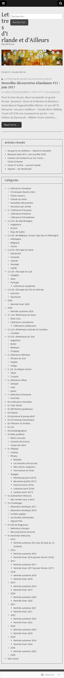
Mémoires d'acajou (20, 528)
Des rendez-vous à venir (23, 499)
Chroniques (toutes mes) (23, 192)
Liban (13, 372)
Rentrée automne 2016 (25, 553)
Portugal (15, 282)
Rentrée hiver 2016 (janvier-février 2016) (34, 557)
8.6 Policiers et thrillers (19, 423)
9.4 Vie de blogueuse (18, 524)
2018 (13, 571)
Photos (14, 456)
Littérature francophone (23, 217)
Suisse (14, 246)
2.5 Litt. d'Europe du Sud (20, 271)
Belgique (15, 242)
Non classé (13, 658)
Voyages (15, 474)
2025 (10, 300)
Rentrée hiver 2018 (23, 579)
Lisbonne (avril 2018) (24, 488)
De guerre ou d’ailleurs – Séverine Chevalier (29, 150)
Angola (14, 362)
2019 (13, 582)
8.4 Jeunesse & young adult (21, 416)
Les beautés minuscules (26, 463)
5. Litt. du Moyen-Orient (19, 369)
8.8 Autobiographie (17, 430)
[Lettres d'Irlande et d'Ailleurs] (32, 57)
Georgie (14, 383)
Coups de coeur (18, 445)
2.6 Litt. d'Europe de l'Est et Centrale (26, 289)
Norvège (15, 264)
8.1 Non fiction (15, 405)
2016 (13, 550)
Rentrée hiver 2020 (23, 600)
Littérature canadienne (22, 322)
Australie (15, 398)
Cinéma (14, 452)
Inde (13, 387)
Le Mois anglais (18, 513)
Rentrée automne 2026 (22, 311)
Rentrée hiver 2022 (23, 622)
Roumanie (16, 296)
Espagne (15, 275)
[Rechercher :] (36, 16)
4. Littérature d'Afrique (19, 354)
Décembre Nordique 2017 (23, 506)
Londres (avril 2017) (23, 492)
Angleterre (16, 224)
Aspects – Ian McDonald (19, 168)
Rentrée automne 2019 (25, 586)
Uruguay (15, 351)
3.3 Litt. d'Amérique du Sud (21, 336)
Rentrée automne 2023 (25, 629)
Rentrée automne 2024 (25, 640)
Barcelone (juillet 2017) (25, 481)
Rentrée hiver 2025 (20, 304)
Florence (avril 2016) (23, 484)
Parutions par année (21, 206)
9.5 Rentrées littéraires (19, 535)
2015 (13, 539)
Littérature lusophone (24, 286)
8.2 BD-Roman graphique (20, 409)
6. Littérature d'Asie (17, 380)
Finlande (15, 257)
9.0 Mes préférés (16, 434)
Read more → (11, 124)
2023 (13, 626)
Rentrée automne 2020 (25, 597)
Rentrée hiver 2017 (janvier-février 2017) (34, 568)
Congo (14, 365)
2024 (13, 636)
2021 (13, 604)
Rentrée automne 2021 (25, 608)
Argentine (15, 340)
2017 (13, 561)
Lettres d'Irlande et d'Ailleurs (17, 92)
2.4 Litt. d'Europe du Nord (20, 249)
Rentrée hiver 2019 (23, 589)
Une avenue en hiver (24, 470)
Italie (13, 278)
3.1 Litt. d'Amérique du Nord (22, 314)
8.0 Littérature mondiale (20, 401)
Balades (17, 459)
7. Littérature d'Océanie (19, 394)
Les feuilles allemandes (22, 517)
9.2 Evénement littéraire (20, 495)
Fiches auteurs (18, 195)
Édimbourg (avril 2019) (25, 477)
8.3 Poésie (13, 412)
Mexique (15, 347)
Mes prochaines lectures (23, 531)
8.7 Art (11, 427)
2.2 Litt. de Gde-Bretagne (20, 221)
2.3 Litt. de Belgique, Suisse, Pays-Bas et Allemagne (33, 235)
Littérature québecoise (25, 325)
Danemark (16, 253)
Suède (14, 268)
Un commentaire (52, 92)
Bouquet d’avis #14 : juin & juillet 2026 (27, 154)
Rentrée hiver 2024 (23, 644)
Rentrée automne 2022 (25, 618)
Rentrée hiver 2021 (23, 611)
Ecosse (14, 228)
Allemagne (16, 239)
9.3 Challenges (15, 503)
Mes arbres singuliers (24, 466)
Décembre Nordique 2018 (23, 510)
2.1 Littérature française (20, 210)
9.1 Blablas (13, 448)
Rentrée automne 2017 (25, 564)
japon (13, 391)
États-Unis (16, 318)
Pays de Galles (18, 231)
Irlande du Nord (19, 199)
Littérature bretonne (21, 213)
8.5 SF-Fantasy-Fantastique (21, 419)
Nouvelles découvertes (40, 79)
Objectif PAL (17, 521)
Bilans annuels (18, 438)
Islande (14, 260)
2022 (13, 615)
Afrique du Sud (18, 358)
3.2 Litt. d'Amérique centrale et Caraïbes (27, 329)
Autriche (15, 293)
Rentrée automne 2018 (25, 575)
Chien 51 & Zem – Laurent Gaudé (24, 165)
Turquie (14, 376)
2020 (13, 593)
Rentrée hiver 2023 (23, 633)
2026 (10, 307)
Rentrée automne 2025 (25, 651)
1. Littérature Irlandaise (15, 79)
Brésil (13, 343)
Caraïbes (15, 333)
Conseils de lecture (20, 441)
